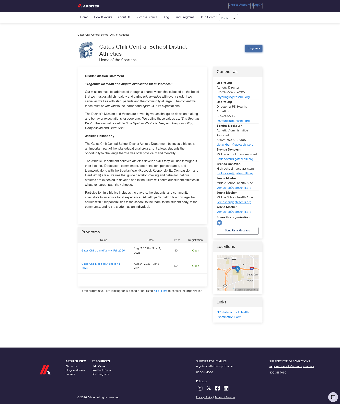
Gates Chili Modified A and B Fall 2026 (101, 266)
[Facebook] (217, 388)
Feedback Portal (101, 370)
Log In (258, 5)
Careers (70, 374)
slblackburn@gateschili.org (235, 145)
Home (84, 17)
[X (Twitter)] (219, 223)
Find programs (184, 17)
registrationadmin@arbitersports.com (291, 366)
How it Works (103, 17)
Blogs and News (75, 370)
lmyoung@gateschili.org (233, 97)
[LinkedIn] (226, 388)
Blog (166, 17)
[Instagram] (200, 388)
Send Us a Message (237, 230)
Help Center (208, 17)
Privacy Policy (204, 397)
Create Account (239, 5)
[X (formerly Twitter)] (209, 388)
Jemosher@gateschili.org (234, 188)
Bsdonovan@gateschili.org (235, 159)
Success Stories (146, 17)
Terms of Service (225, 397)
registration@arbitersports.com (214, 366)
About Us (123, 17)
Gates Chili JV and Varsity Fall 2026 (103, 250)
